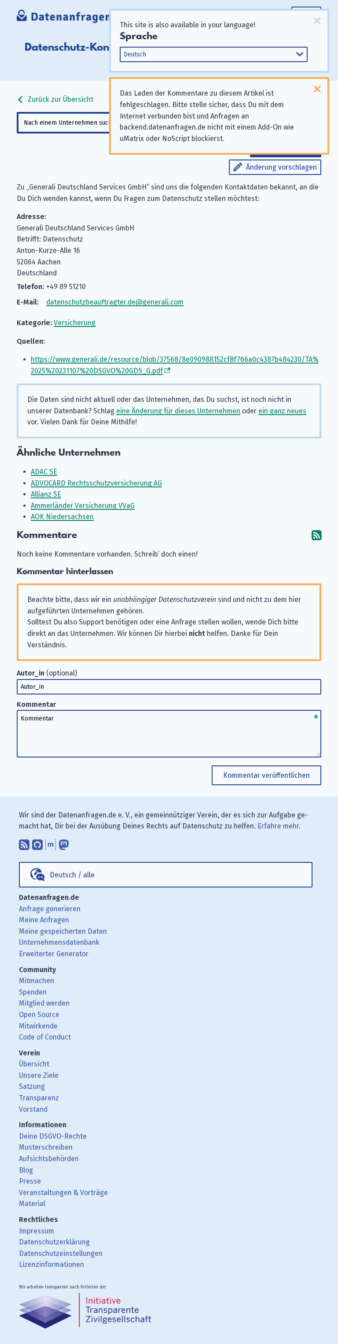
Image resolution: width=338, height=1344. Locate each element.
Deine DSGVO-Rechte (53, 1136)
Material (32, 1203)
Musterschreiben (46, 1147)
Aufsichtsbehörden (49, 1159)
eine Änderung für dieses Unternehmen (178, 411)
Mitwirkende (38, 1026)
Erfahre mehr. (279, 826)
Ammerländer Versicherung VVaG (83, 505)
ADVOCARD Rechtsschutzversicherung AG (96, 483)
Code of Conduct (45, 1037)
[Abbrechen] (317, 20)
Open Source (39, 1014)
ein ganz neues (282, 411)
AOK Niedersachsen (62, 516)
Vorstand (33, 1109)
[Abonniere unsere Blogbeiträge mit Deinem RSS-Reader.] (24, 842)
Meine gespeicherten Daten (63, 931)
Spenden (33, 992)
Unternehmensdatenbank (59, 942)
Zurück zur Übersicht (59, 99)
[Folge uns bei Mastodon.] (64, 842)
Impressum (36, 1231)
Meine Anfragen (44, 920)
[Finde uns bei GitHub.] (37, 842)
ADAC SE (44, 472)
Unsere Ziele (39, 1075)
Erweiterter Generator (53, 954)
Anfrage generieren (50, 909)
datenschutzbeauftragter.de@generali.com (115, 302)
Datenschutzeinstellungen (61, 1253)
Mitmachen (36, 980)
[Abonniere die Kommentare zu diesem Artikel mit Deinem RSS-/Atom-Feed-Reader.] (316, 535)
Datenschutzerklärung (54, 1242)
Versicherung (75, 323)
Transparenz (39, 1098)
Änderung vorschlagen (281, 167)
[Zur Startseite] (72, 17)
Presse (30, 1181)
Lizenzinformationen (51, 1264)
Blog (26, 1170)
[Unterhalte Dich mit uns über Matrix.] (50, 842)
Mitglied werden (44, 1003)
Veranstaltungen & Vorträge (63, 1192)
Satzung (32, 1086)
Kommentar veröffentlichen (266, 775)
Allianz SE (46, 494)
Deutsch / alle (72, 875)
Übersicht (34, 1064)
